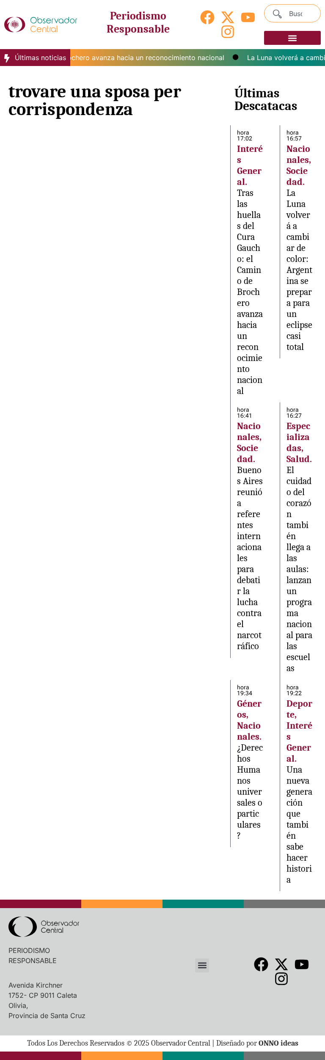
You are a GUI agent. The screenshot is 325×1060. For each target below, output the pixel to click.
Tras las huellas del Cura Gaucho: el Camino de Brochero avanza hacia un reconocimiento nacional (250, 291)
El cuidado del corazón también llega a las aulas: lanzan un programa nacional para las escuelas (299, 569)
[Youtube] (248, 17)
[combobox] (292, 13)
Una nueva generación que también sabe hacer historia (299, 824)
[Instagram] (227, 32)
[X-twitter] (227, 17)
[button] (292, 38)
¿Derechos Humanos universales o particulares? (250, 791)
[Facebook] (207, 17)
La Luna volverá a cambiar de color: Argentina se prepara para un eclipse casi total (299, 269)
